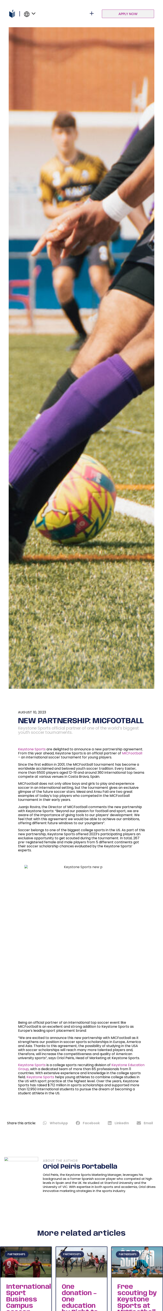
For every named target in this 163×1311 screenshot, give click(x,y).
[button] (55, 1123)
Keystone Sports (32, 749)
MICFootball (132, 753)
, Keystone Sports (39, 1077)
